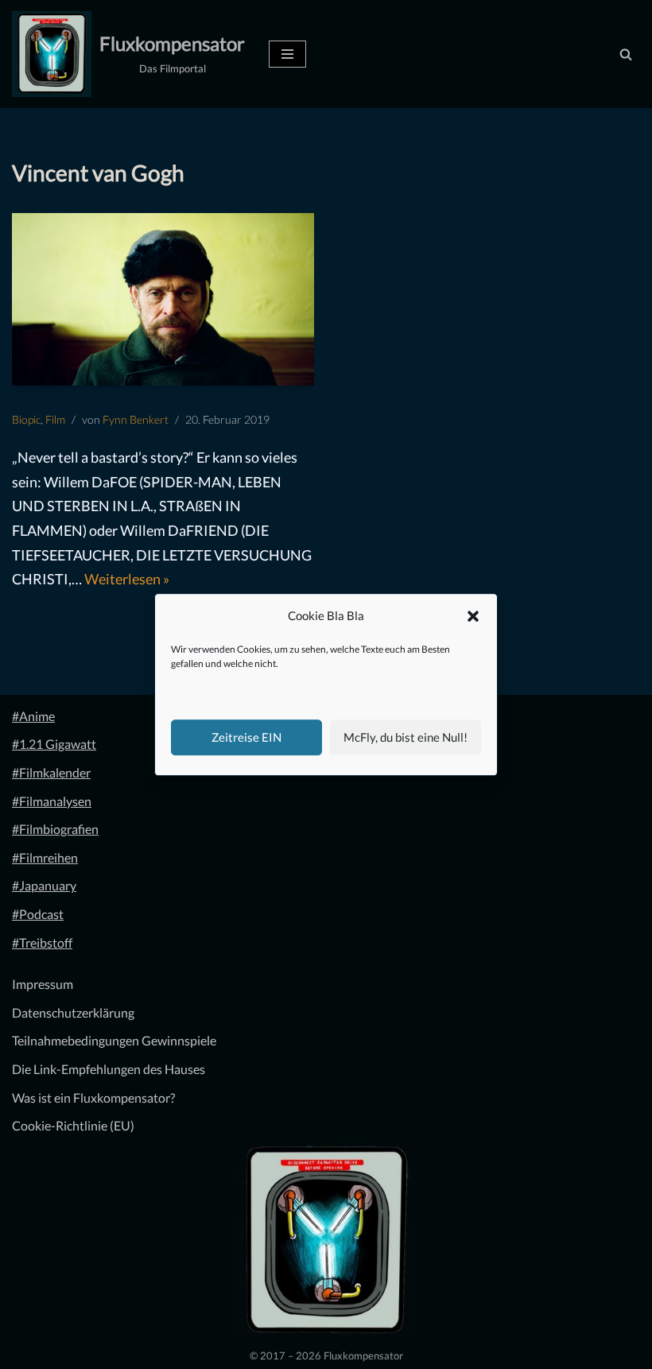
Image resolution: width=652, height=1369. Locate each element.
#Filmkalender (51, 772)
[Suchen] (625, 54)
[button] (473, 616)
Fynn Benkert (136, 419)
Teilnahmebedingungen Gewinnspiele (114, 1040)
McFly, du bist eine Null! (405, 737)
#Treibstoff (42, 942)
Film (55, 419)
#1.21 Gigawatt (54, 743)
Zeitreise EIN (246, 737)
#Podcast (38, 913)
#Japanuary (44, 885)
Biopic (26, 419)
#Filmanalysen (51, 801)
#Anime (33, 715)
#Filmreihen (45, 857)
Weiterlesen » (126, 579)
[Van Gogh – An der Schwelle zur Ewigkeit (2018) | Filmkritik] (163, 299)
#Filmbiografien (55, 828)
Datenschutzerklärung (73, 1012)
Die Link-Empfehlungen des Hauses (108, 1068)
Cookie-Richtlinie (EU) (73, 1125)
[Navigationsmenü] (287, 54)
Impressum (42, 983)
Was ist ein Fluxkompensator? (93, 1097)
